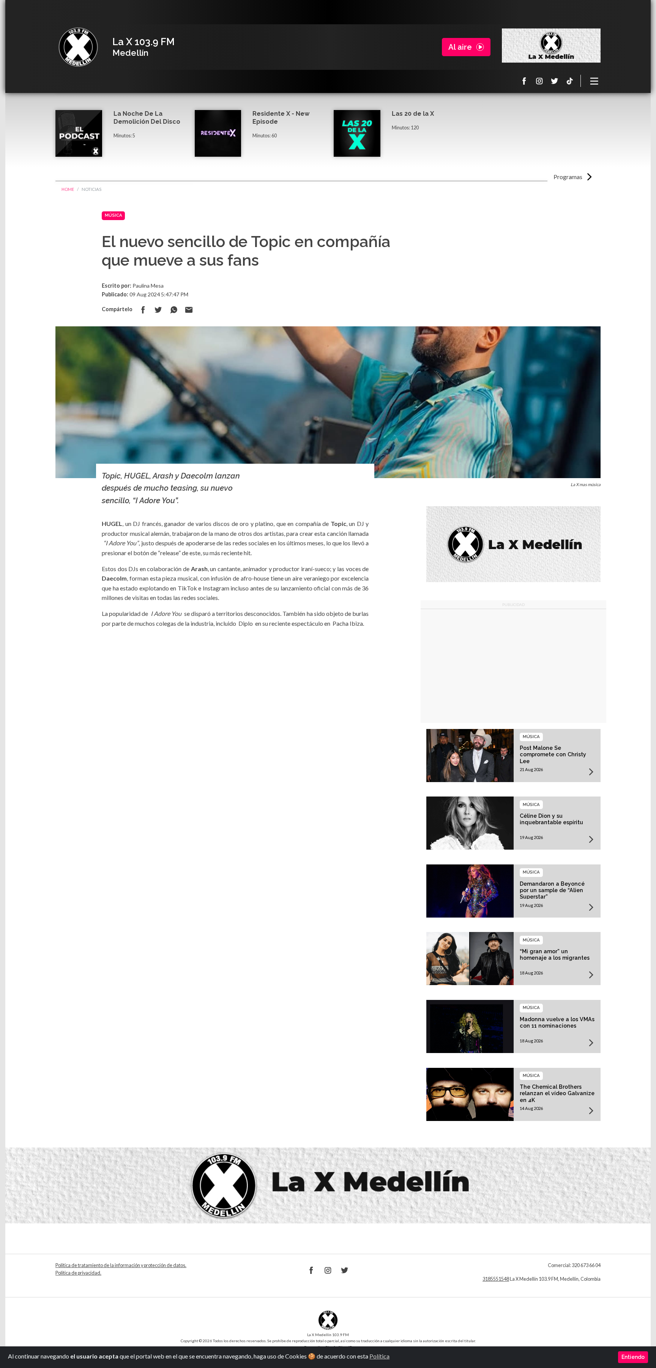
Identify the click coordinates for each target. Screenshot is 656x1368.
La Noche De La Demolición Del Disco (147, 117)
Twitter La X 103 (554, 80)
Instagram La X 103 (539, 80)
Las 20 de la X (413, 113)
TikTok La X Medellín (569, 80)
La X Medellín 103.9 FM (78, 47)
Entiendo (633, 1357)
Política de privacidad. (78, 1273)
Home (68, 189)
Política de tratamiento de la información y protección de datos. (120, 1265)
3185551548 (496, 1279)
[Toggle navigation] (594, 81)
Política (379, 1356)
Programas (568, 176)
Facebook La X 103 (524, 80)
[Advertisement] (513, 666)
